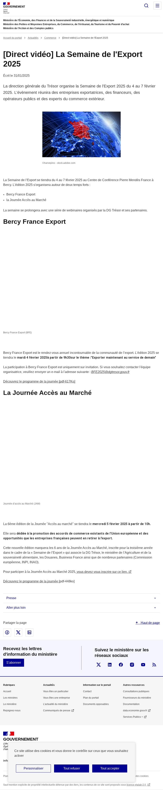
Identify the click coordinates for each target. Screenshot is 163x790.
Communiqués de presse (56, 710)
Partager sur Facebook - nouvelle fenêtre (7, 632)
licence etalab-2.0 (137, 784)
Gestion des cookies (137, 776)
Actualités (33, 37)
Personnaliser (33, 768)
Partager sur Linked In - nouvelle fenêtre (29, 632)
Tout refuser (71, 768)
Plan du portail (91, 697)
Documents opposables (96, 704)
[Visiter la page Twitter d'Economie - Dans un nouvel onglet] (99, 665)
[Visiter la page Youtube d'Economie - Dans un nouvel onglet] (143, 665)
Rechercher (146, 6)
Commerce (50, 37)
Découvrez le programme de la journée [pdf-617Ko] (39, 381)
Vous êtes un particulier (55, 691)
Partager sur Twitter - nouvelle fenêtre (18, 632)
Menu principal (157, 6)
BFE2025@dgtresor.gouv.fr (110, 372)
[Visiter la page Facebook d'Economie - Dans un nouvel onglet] (121, 665)
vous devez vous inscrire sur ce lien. (102, 571)
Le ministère (9, 704)
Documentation (131, 704)
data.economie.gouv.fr (135, 710)
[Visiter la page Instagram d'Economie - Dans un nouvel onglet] (132, 665)
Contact (87, 691)
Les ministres (10, 697)
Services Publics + (133, 716)
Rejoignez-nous (11, 710)
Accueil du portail (12, 37)
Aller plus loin (16, 607)
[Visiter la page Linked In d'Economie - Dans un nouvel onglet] (110, 665)
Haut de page (150, 622)
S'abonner (13, 662)
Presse (11, 598)
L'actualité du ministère (55, 704)
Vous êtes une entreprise (56, 697)
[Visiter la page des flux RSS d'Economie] (154, 665)
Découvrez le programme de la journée (31, 581)
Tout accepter (109, 768)
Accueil (7, 691)
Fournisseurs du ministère (137, 697)
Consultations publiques (136, 691)
